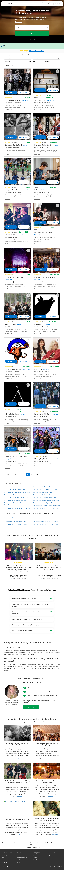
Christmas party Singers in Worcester (14, 489)
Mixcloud (59, 866)
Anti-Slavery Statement (39, 860)
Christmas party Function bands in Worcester (45, 508)
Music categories (22, 858)
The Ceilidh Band (47, 575)
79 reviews (14, 97)
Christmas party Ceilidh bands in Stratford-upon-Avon (45, 518)
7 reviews (14, 142)
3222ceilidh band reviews (36, 51)
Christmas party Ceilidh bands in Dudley (15, 522)
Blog (18, 862)
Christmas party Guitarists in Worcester (44, 487)
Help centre (5, 855)
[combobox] (18, 58)
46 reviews (14, 366)
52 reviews (44, 322)
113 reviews (15, 232)
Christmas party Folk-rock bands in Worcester (46, 500)
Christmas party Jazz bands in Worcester (44, 497)
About (35, 855)
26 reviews (14, 454)
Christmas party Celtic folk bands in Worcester (17, 508)
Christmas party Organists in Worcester (15, 495)
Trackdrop (52, 866)
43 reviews (44, 366)
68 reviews (37, 229)
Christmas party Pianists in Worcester (14, 487)
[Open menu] (4, 3)
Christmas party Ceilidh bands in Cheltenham (16, 517)
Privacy (4, 860)
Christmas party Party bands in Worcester (45, 495)
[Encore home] (9, 3)
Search (47, 3)
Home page (7, 55)
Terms (3, 858)
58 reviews (14, 322)
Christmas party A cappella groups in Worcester (46, 505)
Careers (35, 858)
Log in (56, 3)
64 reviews (7, 411)
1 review (14, 187)
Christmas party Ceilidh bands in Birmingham (45, 524)
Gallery (19, 860)
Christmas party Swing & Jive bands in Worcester (14, 504)
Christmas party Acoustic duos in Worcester (16, 497)
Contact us (4, 862)
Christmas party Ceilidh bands (21, 55)
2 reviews (36, 187)
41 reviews (14, 275)
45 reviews (44, 275)
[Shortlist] (51, 3)
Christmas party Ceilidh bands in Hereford (15, 524)
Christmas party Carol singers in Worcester (45, 503)
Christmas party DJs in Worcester (42, 492)
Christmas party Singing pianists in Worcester (46, 489)
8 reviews (36, 97)
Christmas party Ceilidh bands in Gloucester (45, 522)
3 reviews (43, 142)
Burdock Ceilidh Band (20, 575)
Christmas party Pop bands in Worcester (15, 500)
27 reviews (44, 456)
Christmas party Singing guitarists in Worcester (17, 492)
